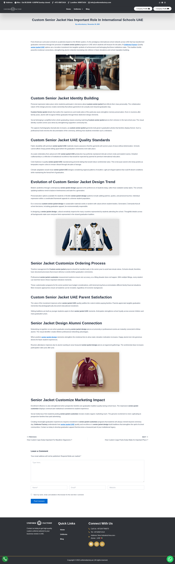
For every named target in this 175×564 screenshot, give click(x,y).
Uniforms (77, 9)
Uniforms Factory (130, 44)
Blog (88, 9)
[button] (78, 9)
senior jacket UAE (38, 47)
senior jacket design (49, 337)
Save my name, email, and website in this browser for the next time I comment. (59, 495)
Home (68, 9)
